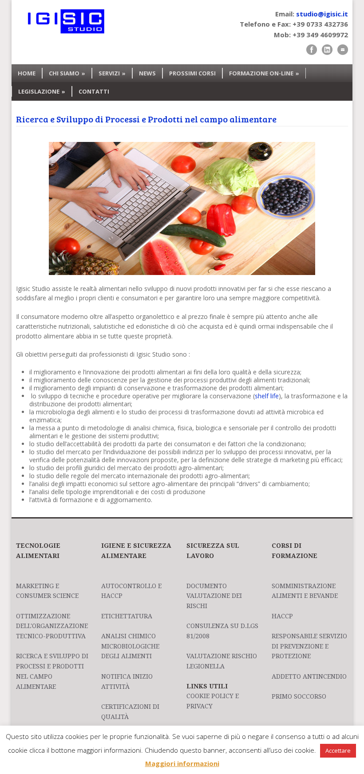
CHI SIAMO (67, 73)
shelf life (267, 396)
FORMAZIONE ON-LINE (264, 73)
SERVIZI (112, 73)
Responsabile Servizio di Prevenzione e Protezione (309, 646)
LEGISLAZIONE (41, 91)
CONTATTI (94, 91)
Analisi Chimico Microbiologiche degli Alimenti (130, 646)
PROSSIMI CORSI (192, 73)
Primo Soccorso (299, 696)
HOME (27, 73)
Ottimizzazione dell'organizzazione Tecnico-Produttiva (52, 626)
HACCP (282, 616)
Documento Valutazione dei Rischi (214, 595)
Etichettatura (126, 616)
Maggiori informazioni (182, 763)
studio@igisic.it (322, 13)
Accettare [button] (338, 750)
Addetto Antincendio (309, 676)
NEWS (147, 73)
